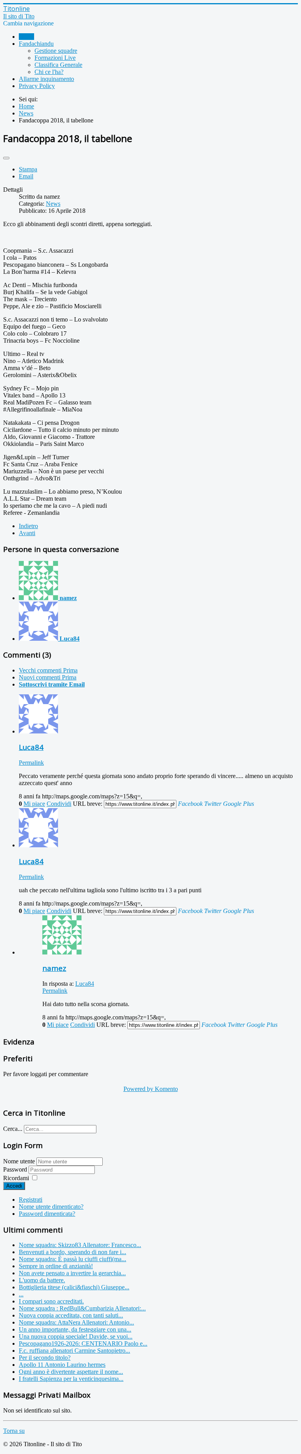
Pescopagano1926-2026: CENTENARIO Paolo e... (83, 1343)
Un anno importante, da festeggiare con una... (75, 1329)
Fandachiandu (36, 43)
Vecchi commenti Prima (48, 670)
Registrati (30, 1199)
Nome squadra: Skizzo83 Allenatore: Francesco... (80, 1245)
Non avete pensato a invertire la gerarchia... (72, 1273)
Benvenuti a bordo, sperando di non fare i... (72, 1252)
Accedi (14, 1186)
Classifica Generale (58, 64)
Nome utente (19, 1161)
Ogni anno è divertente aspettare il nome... (71, 1371)
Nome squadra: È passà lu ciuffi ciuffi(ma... (72, 1259)
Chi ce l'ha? (48, 71)
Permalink (31, 762)
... (21, 1294)
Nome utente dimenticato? (51, 1206)
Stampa (28, 169)
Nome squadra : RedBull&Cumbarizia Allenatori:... (82, 1308)
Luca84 (84, 983)
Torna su (14, 1430)
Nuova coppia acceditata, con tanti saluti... (71, 1315)
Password (16, 1169)
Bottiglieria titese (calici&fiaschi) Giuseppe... (74, 1287)
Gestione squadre (55, 50)
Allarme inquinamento (46, 78)
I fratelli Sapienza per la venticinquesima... (71, 1378)
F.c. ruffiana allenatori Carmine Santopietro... (74, 1350)
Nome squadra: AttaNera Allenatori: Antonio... (76, 1322)
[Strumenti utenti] (6, 158)
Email (26, 176)
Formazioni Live (55, 57)
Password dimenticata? (47, 1213)
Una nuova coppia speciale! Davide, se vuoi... (75, 1336)
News (53, 203)
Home (26, 36)
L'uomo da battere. (42, 1280)
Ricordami (16, 1178)
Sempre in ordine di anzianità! (56, 1266)
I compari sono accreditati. (51, 1301)
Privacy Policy (37, 86)
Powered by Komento (150, 1089)
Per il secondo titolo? (45, 1357)
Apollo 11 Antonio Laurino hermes (62, 1364)
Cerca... (12, 1128)
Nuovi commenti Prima (47, 677)
